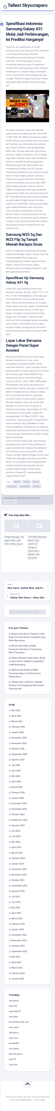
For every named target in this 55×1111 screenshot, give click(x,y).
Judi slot (13, 1064)
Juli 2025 (15, 765)
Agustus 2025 (18, 759)
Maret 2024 (16, 853)
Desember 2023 (19, 869)
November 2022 (19, 940)
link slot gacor (16, 1054)
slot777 (12, 1059)
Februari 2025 (18, 792)
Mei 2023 (15, 907)
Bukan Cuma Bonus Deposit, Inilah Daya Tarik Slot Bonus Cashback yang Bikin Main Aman (27, 637)
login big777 (15, 1011)
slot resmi (14, 1027)
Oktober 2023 (17, 880)
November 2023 (19, 875)
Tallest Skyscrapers (27, 5)
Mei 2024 (15, 842)
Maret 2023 (16, 918)
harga (26, 482)
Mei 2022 (15, 957)
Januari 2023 (17, 929)
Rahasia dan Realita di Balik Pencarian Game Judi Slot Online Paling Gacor (25, 673)
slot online (14, 1048)
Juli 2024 (15, 831)
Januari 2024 (17, 864)
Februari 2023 (18, 924)
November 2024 (19, 809)
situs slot (13, 1038)
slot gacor (14, 1000)
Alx (43, 1100)
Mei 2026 (15, 710)
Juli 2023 (15, 896)
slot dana (13, 1016)
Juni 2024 (16, 836)
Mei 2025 (15, 776)
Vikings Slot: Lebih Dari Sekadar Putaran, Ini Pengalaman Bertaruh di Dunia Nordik (26, 685)
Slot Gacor (10, 501)
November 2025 (19, 743)
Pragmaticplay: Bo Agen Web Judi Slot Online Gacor (14, 540)
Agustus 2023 (18, 891)
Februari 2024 (18, 858)
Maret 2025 (16, 787)
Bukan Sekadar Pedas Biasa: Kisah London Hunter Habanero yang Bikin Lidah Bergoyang (27, 661)
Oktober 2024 (17, 814)
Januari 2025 (17, 798)
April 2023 (16, 913)
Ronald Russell (32, 498)
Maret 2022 (16, 968)
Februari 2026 (18, 727)
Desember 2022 (19, 935)
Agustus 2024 (18, 825)
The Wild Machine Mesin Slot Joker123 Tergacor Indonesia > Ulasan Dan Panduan (37, 547)
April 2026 (16, 716)
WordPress (26, 1100)
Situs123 (13, 1006)
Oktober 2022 (17, 946)
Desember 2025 (19, 738)
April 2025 (16, 781)
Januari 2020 (17, 979)
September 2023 (19, 886)
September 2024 (19, 820)
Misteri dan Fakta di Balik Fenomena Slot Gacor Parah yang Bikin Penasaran (25, 649)
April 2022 (16, 962)
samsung (11, 486)
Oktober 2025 (17, 749)
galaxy (17, 482)
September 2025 (19, 754)
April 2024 (16, 847)
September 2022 (19, 951)
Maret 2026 (16, 721)
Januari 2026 (17, 732)
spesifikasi (25, 486)
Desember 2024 (19, 803)
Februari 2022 (18, 973)
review (36, 482)
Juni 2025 (16, 770)
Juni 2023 (16, 902)
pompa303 (14, 1043)
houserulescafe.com (19, 1022)
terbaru (36, 486)
